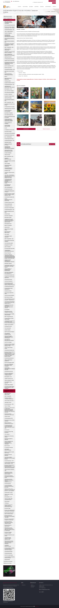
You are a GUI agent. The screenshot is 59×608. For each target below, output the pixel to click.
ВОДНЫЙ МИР (7, 559)
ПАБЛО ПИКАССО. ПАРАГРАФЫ (8, 49)
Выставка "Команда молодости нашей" (8, 533)
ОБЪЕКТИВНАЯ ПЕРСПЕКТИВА (7, 126)
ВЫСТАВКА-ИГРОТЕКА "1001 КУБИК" (10, 104)
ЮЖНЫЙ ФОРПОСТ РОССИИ (10, 108)
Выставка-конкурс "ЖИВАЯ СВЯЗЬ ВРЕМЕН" (9, 314)
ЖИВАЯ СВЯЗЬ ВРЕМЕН (9, 384)
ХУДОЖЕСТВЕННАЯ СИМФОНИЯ (8, 166)
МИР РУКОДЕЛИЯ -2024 (9, 156)
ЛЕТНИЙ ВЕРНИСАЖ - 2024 (9, 140)
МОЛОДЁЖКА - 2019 (8, 496)
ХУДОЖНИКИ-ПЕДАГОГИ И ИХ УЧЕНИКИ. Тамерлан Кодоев (9, 391)
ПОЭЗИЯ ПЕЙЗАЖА (8, 152)
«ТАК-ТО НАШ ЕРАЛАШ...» (9, 31)
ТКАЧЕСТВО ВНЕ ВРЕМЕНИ (9, 295)
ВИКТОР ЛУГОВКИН (8, 225)
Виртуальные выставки (8, 16)
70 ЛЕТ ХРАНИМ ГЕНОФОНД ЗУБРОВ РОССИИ (10, 557)
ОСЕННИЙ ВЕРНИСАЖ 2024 (9, 135)
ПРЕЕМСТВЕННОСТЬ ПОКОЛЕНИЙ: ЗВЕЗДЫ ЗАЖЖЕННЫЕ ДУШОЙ (9, 120)
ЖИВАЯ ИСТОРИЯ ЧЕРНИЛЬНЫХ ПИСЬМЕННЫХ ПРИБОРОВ (9, 261)
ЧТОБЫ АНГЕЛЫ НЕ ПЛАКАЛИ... (8, 123)
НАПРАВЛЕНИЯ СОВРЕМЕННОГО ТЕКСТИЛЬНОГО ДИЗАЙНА (9, 36)
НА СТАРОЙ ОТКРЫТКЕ (9, 371)
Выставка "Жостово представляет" (8, 526)
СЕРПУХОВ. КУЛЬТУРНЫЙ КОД (9, 72)
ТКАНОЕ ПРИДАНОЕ (8, 33)
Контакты (42, 6)
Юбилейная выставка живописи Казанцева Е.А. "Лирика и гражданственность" (9, 480)
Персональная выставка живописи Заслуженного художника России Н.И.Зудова (9, 542)
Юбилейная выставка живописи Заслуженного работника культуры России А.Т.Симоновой (9, 529)
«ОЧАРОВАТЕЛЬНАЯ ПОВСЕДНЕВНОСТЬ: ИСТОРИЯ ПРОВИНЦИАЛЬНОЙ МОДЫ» (8, 181)
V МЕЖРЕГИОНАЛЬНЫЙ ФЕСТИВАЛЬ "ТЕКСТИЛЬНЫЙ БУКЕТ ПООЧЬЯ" (9, 306)
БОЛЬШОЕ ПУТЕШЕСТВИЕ (9, 207)
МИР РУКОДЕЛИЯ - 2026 (9, 47)
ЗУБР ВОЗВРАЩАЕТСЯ (8, 187)
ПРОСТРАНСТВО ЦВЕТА (9, 243)
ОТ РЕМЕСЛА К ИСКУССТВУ (9, 129)
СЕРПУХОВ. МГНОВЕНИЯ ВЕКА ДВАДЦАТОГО (9, 273)
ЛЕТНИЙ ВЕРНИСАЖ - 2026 (9, 29)
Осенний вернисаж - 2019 (9, 460)
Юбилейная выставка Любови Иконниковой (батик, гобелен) (8, 473)
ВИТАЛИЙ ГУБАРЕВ (8, 263)
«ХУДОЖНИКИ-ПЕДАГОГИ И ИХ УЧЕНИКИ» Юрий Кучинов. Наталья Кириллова (10, 322)
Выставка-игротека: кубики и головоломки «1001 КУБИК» (10, 27)
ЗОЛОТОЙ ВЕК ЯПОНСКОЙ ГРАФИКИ (9, 241)
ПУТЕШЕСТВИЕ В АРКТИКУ (9, 58)
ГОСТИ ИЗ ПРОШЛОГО (8, 281)
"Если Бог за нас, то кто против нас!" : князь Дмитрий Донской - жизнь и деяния (10, 490)
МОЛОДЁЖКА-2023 (8, 223)
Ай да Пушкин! (7, 445)
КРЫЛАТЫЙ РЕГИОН (8, 279)
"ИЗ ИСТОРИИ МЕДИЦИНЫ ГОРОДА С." (9, 191)
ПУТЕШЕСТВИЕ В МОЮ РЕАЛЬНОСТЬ (9, 289)
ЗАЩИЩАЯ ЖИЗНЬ (8, 142)
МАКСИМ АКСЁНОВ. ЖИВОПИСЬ (8, 79)
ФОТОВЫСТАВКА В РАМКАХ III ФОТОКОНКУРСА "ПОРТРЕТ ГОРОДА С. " (9, 549)
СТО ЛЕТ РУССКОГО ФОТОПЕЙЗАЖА (8, 111)
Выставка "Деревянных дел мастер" (9, 535)
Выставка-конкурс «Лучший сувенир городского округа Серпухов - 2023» (9, 194)
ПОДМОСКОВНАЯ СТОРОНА (9, 82)
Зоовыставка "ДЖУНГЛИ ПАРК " (9, 293)
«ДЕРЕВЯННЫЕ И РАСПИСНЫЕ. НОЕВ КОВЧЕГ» (10, 87)
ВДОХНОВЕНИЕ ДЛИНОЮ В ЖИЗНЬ (9, 39)
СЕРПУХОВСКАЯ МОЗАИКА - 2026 (10, 41)
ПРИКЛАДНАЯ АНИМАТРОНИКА (8, 334)
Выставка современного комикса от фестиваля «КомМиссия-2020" (9, 374)
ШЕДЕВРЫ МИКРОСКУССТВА (8, 159)
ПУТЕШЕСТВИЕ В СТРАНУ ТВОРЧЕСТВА (9, 319)
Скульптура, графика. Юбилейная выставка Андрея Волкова (10, 458)
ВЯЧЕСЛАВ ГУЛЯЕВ (8, 217)
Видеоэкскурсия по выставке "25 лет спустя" (9, 423)
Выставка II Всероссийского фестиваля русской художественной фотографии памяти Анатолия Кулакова (10, 466)
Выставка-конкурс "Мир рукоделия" (9, 432)
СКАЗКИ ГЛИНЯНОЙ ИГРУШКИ (8, 144)
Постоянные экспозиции (8, 561)
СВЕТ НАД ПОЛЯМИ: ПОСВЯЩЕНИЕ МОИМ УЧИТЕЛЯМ (8, 22)
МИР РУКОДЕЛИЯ (8, 396)
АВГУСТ (6, 76)
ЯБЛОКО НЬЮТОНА (8, 67)
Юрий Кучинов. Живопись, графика (9, 436)
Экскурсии (36, 6)
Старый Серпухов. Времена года (9, 470)
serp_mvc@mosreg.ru (16, 1)
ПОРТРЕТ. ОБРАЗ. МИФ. (9, 555)
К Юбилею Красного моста (9, 202)
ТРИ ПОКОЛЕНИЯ (8, 328)
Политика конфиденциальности (8, 587)
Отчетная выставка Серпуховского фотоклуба (9, 414)
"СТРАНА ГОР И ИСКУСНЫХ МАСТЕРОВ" (9, 277)
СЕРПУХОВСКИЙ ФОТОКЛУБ (10, 25)
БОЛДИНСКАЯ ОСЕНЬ (8, 189)
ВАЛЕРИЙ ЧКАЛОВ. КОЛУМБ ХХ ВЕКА (10, 161)
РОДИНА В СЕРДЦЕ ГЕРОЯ (9, 96)
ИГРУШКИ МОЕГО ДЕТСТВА (9, 248)
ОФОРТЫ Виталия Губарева (9, 331)
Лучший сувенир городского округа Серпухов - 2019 (10, 463)
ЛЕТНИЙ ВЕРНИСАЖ (8, 553)
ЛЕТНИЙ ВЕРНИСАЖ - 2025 (9, 84)
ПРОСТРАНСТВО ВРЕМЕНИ (9, 92)
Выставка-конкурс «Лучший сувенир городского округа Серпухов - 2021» (9, 345)
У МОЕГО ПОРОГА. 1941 (9, 378)
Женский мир (7, 501)
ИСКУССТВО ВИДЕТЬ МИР (9, 362)
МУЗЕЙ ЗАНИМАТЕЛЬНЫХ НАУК (9, 212)
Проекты (54, 6)
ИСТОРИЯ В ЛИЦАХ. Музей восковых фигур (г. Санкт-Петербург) (9, 387)
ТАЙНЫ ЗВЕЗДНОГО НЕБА (9, 380)
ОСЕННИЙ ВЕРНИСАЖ (8, 551)
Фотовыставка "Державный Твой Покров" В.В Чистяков (9, 511)
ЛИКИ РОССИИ (7, 154)
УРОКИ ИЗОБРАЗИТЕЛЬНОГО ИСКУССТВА (8, 199)
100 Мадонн (7, 503)
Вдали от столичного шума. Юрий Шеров (9, 452)
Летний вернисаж (8, 483)
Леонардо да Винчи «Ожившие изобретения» (9, 398)
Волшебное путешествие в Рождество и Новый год (9, 519)
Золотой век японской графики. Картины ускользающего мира (8, 505)
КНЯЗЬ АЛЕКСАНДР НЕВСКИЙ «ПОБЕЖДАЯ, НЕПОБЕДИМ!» (9, 337)
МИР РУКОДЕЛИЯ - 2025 (9, 102)
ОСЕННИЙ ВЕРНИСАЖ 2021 (9, 350)
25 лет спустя (7, 429)
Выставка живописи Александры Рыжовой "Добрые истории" (9, 522)
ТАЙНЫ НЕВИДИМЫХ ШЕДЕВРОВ (8, 360)
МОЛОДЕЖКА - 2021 (8, 376)
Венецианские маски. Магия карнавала (9, 420)
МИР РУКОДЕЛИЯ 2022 (9, 316)
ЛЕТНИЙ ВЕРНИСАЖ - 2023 (9, 209)
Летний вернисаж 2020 (9, 418)
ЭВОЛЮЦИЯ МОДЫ (8, 97)
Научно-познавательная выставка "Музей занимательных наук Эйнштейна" (9, 442)
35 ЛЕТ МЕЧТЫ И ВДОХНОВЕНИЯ (8, 185)
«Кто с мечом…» (7, 434)
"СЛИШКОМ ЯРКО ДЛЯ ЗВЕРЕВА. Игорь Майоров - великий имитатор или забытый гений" (9, 220)
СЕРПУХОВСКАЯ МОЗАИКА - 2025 (10, 100)
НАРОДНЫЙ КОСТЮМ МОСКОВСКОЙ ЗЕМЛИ (8, 151)
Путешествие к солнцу (8, 492)
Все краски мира (7, 508)
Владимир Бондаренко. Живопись (9, 439)
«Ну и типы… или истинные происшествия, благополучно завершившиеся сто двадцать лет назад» (10, 176)
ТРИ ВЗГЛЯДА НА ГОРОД (9, 138)
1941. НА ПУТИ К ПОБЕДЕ (9, 90)
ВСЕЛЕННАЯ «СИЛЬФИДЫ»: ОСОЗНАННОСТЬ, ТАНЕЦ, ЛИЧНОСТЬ (9, 44)
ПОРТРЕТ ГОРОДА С (8, 342)
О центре (19, 6)
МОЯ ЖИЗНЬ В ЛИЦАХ (8, 297)
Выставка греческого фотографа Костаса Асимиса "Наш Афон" (9, 516)
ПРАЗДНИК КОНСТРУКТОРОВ (8, 546)
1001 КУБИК (7, 234)
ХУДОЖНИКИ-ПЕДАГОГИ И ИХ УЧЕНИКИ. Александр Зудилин (9, 266)
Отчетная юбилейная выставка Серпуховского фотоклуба (9, 486)
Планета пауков (7, 416)
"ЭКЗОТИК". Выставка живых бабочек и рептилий (10, 52)
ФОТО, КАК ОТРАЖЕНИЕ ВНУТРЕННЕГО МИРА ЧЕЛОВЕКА (9, 365)
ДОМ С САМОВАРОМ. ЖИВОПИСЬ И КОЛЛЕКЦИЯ (9, 55)
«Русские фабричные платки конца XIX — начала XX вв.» (10, 299)
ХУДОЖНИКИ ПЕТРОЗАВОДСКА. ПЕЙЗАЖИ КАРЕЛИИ (10, 368)
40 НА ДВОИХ (7, 309)
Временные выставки (7, 563)
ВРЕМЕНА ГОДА (7, 170)
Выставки (31, 6)
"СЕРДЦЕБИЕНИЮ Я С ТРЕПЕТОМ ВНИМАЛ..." (8, 168)
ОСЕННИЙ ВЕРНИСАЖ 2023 (9, 197)
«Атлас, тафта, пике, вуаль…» (9, 400)
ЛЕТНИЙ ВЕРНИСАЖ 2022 (9, 286)
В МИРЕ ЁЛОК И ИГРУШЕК (9, 60)
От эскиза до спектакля (9, 447)
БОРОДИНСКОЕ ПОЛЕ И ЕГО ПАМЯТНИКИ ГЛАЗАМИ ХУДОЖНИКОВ (10, 63)
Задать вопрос (52, 144)
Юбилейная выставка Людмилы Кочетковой (9, 312)
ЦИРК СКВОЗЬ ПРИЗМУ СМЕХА (9, 229)
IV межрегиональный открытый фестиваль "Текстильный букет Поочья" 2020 (9, 426)
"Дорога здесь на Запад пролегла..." (9, 495)
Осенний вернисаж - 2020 (9, 404)
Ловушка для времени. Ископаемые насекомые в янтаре (9, 476)
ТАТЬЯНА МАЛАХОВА (8, 204)
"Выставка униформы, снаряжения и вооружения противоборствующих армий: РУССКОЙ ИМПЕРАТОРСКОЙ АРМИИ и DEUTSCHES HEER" (10, 256)
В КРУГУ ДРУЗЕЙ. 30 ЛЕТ (9, 65)
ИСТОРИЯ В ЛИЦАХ (8, 131)
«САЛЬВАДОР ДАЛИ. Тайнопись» (8, 236)
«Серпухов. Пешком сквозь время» (9, 173)
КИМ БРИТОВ (7, 227)
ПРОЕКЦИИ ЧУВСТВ (8, 326)
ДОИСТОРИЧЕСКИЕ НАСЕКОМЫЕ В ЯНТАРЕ (9, 74)
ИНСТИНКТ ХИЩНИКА (8, 215)
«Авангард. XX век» (8, 402)
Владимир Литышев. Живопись (8, 455)
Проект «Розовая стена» (8, 18)
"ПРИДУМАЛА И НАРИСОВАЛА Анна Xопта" (9, 251)
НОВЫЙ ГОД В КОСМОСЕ (9, 324)
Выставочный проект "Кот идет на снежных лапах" (9, 513)
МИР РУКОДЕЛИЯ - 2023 (9, 238)
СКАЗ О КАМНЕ (7, 163)
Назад (18, 135)
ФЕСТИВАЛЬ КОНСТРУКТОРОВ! (8, 450)
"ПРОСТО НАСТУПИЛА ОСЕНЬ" (8, 348)
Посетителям (25, 6)
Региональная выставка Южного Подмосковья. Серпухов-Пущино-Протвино (10, 284)
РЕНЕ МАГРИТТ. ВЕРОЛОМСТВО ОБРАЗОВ (9, 340)
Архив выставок (6, 19)
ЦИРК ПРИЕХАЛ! (8, 246)
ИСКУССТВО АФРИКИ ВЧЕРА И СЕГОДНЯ (10, 117)
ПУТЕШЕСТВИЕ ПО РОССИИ (9, 106)
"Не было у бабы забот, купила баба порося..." (9, 499)
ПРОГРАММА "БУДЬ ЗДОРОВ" (8, 382)
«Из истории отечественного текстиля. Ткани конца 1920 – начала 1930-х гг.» (10, 302)
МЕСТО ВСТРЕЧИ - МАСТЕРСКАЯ (8, 232)
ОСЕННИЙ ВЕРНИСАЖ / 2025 (10, 69)
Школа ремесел (48, 6)
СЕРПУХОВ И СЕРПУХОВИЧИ (10, 133)
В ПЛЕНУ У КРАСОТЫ (8, 94)
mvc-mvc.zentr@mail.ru (6, 2)
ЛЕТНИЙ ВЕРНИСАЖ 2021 (9, 358)
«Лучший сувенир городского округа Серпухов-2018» (8, 538)
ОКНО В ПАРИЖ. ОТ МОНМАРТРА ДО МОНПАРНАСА (8, 269)
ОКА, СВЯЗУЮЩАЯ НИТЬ (9, 114)
